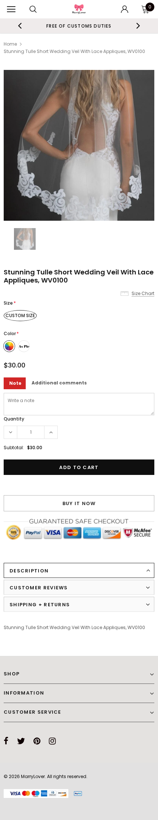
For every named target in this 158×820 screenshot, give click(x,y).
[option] (73, 25)
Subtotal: (14, 447)
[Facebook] (6, 741)
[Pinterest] (36, 741)
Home (10, 44)
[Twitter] (21, 741)
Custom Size (20, 315)
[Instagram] (52, 741)
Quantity (14, 419)
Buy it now (79, 503)
